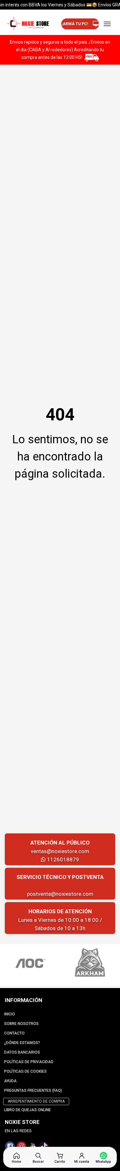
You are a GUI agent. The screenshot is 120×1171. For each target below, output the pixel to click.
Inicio (9, 1014)
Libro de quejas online (27, 1110)
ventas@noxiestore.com (60, 851)
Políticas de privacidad (28, 1062)
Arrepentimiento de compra (36, 1101)
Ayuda (10, 1081)
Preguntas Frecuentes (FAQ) (33, 1090)
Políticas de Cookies (25, 1071)
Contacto (14, 1033)
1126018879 (62, 859)
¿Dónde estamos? (22, 1043)
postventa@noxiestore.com (60, 894)
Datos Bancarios (22, 1052)
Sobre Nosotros (21, 1023)
